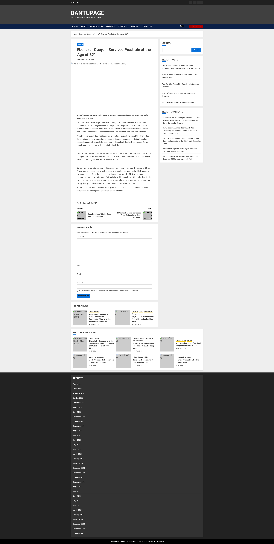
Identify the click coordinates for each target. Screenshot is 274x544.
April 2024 (76, 449)
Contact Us (122, 26)
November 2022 (79, 529)
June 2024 (77, 440)
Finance (178, 357)
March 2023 (77, 510)
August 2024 (77, 431)
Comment (81, 237)
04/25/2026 (92, 324)
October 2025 (78, 398)
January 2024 (78, 463)
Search (167, 43)
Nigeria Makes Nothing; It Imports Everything (179, 102)
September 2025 (79, 403)
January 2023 (78, 519)
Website (80, 282)
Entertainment (96, 26)
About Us (134, 26)
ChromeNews (148, 541)
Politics (74, 26)
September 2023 (79, 482)
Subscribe (198, 26)
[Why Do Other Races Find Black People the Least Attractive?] (167, 344)
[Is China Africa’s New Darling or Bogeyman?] (167, 361)
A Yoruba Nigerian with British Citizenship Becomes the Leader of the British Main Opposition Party (180, 130)
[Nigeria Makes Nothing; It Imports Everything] (123, 361)
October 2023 (78, 477)
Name (80, 266)
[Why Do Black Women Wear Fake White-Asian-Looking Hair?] (122, 317)
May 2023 (76, 501)
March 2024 (77, 454)
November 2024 (79, 417)
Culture (91, 311)
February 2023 (78, 515)
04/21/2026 (135, 324)
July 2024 (76, 435)
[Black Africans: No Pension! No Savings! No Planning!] (80, 361)
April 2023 (76, 505)
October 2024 (78, 421)
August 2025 (77, 407)
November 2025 (79, 393)
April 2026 (76, 384)
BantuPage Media (169, 156)
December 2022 (79, 524)
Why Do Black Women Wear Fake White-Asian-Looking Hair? (143, 319)
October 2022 (78, 533)
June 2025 (77, 412)
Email (79, 274)
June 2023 (77, 496)
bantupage (87, 13)
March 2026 (77, 389)
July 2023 (76, 491)
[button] (186, 26)
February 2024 (78, 459)
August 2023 (77, 487)
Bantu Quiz (147, 26)
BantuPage (81, 59)
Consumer (110, 26)
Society (84, 26)
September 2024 (79, 426)
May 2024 (76, 445)
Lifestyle (134, 314)
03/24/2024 (90, 59)
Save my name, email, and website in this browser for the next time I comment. (108, 291)
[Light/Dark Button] (182, 26)
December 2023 (79, 468)
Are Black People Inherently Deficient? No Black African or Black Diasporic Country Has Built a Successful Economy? (181, 120)
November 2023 (79, 473)
